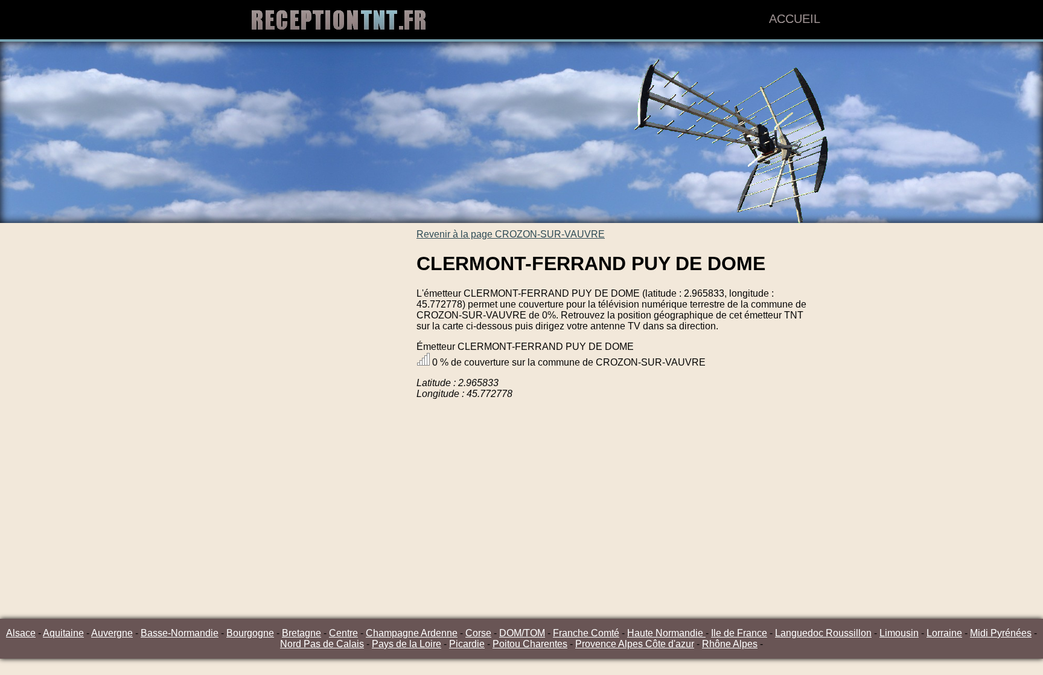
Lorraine (944, 633)
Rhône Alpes (730, 644)
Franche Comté (586, 633)
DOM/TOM (522, 633)
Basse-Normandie (179, 633)
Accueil (794, 18)
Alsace (21, 633)
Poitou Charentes (530, 644)
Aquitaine (63, 633)
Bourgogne (250, 633)
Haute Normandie (666, 633)
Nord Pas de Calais (322, 644)
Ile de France (739, 633)
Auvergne (112, 633)
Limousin (899, 633)
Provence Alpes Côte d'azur (634, 644)
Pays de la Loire (406, 644)
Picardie (467, 644)
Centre (343, 633)
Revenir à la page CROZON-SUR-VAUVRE (510, 234)
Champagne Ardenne (412, 633)
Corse (478, 633)
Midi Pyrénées (1001, 633)
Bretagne (301, 633)
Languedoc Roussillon (823, 633)
